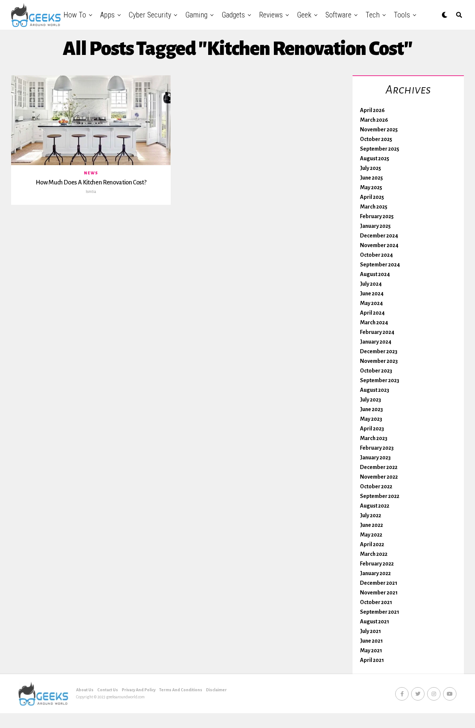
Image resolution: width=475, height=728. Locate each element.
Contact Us (107, 690)
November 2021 (379, 593)
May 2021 (371, 650)
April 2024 (372, 313)
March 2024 (374, 322)
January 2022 (375, 573)
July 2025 (370, 168)
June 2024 (372, 293)
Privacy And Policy (138, 690)
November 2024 (379, 245)
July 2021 (370, 631)
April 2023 (372, 429)
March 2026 (374, 120)
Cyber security (150, 14)
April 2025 (372, 197)
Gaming (196, 14)
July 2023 (370, 400)
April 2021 (372, 660)
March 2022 (373, 554)
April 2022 (372, 544)
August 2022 (374, 506)
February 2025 (377, 216)
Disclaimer (216, 690)
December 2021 (378, 583)
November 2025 (379, 129)
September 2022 (379, 496)
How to (74, 14)
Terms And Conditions (180, 690)
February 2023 (377, 448)
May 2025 (371, 187)
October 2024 (376, 255)
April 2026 (372, 110)
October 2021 (376, 602)
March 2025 (373, 207)
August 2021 (374, 621)
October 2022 (376, 486)
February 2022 (377, 564)
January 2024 (376, 342)
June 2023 (371, 409)
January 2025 (375, 226)
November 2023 (379, 361)
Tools (402, 14)
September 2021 (379, 612)
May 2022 (371, 535)
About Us (85, 690)
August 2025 (374, 158)
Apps (107, 14)
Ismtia (91, 191)
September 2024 (380, 265)
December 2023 (378, 351)
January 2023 (375, 457)
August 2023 (374, 390)
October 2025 (376, 139)
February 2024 (377, 332)
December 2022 (378, 467)
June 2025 (371, 178)
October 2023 (376, 371)
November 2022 (379, 477)
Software (338, 14)
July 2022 (370, 515)
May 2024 (371, 303)
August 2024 (375, 274)
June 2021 (371, 641)
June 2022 (371, 525)
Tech (373, 14)
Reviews (271, 14)
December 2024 (379, 236)
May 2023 (371, 419)
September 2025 (379, 149)
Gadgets (233, 14)
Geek (304, 14)
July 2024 (371, 284)
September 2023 (379, 380)
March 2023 (373, 438)
